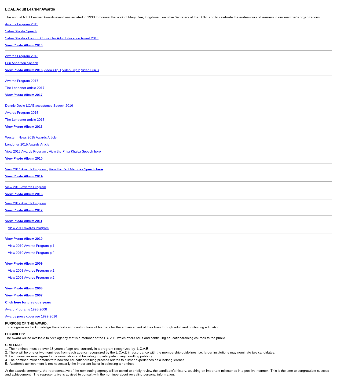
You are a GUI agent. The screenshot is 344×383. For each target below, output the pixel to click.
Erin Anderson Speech (21, 63)
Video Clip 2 (71, 70)
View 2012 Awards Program (25, 203)
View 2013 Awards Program (25, 187)
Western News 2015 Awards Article (31, 137)
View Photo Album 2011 (23, 221)
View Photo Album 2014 (24, 176)
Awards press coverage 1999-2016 (31, 316)
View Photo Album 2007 (24, 295)
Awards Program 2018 (21, 56)
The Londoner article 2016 (24, 119)
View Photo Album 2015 (24, 158)
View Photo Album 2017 (24, 95)
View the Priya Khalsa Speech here (75, 151)
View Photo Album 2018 (24, 70)
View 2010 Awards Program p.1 (31, 246)
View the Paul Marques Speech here (76, 169)
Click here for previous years (28, 302)
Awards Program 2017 (21, 81)
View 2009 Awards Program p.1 (31, 270)
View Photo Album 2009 (24, 263)
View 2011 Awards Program (28, 228)
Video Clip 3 (90, 70)
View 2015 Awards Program (26, 151)
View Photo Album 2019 (24, 45)
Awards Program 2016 (21, 112)
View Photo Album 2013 (24, 194)
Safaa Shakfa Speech (21, 31)
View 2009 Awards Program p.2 (31, 277)
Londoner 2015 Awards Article (27, 144)
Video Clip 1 (52, 70)
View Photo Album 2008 (24, 288)
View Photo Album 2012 (24, 210)
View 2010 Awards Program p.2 (31, 253)
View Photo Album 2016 (24, 126)
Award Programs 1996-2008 (26, 309)
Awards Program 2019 (21, 24)
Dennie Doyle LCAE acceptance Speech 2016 (39, 105)
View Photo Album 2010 (24, 239)
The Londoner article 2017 (24, 88)
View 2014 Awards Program (26, 169)
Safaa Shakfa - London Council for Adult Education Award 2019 (52, 38)
